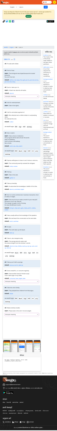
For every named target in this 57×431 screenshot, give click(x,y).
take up (12, 233)
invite (11, 166)
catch (11, 146)
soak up (24, 246)
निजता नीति (9, 402)
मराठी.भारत (5, 410)
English (12, 47)
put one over (8, 82)
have (17, 278)
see (14, 146)
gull (24, 80)
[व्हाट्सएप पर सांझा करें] (10, 21)
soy (44, 120)
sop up (29, 246)
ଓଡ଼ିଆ (25, 253)
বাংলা (33, 151)
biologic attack (47, 132)
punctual (45, 101)
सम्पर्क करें (21, 402)
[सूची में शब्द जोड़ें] (14, 59)
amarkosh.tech (12, 413)
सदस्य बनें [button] (28, 16)
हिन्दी (16, 127)
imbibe (20, 246)
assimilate (17, 189)
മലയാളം (29, 127)
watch (20, 146)
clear (16, 208)
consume (12, 278)
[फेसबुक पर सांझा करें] (13, 21)
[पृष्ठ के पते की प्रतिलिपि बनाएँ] (4, 21)
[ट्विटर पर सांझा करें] (7, 21)
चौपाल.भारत (20, 413)
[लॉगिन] (54, 2)
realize (6, 210)
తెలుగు (20, 151)
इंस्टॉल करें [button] (22, 347)
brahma (45, 55)
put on (27, 80)
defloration (46, 67)
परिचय (4, 402)
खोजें (46, 7)
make (25, 208)
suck (33, 246)
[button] (5, 346)
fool (21, 80)
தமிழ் (36, 151)
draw (15, 246)
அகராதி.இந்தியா (20, 410)
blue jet (45, 148)
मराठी (24, 127)
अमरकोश (6, 47)
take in (7, 59)
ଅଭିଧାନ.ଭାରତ (46, 410)
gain (22, 208)
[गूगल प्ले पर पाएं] (50, 21)
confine (45, 112)
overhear (15, 221)
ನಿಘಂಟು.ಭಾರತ (38, 410)
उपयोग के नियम (15, 402)
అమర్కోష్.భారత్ (11, 410)
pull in (29, 208)
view (17, 146)
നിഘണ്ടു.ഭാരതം (29, 410)
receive (15, 166)
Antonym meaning (10, 96)
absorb (12, 93)
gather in (12, 178)
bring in (12, 208)
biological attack (48, 79)
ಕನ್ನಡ (20, 127)
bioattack (46, 167)
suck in (16, 265)
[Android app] (8, 393)
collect (11, 122)
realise (33, 208)
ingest (22, 189)
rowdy (45, 95)
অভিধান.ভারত (5, 413)
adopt (11, 293)
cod (15, 80)
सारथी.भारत (26, 413)
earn (19, 208)
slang (13, 82)
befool (11, 80)
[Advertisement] (28, 34)
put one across (34, 80)
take (24, 278)
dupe (18, 80)
